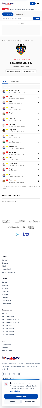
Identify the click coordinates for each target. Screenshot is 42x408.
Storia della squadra (13, 71)
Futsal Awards (6, 300)
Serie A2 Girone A (8, 325)
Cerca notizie (6, 303)
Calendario (14, 81)
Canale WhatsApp (8, 378)
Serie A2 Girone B (8, 328)
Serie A (4, 313)
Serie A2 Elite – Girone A (10, 319)
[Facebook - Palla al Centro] (4, 374)
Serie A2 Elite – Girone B (10, 322)
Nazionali (5, 260)
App (32, 3)
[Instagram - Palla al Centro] (9, 374)
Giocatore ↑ (7, 87)
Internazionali (6, 269)
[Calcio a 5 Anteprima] (6, 221)
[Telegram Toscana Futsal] (19, 374)
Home (4, 41)
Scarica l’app (6, 345)
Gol (38, 87)
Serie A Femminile (8, 316)
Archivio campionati (9, 272)
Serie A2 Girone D (8, 335)
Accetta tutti (21, 396)
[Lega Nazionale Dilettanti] (26, 234)
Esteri (4, 266)
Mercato (5, 288)
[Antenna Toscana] (28, 227)
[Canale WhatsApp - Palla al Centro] (14, 374)
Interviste (5, 297)
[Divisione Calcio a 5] (15, 234)
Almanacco (5, 348)
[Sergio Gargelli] (34, 221)
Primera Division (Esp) (15, 41)
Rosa (5, 81)
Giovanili (5, 294)
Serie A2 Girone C (8, 332)
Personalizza (30, 402)
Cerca (36, 18)
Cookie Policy (15, 391)
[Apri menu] (38, 3)
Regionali (5, 263)
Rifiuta (12, 402)
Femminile (5, 291)
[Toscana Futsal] (13, 227)
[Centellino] (19, 221)
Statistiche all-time (29, 71)
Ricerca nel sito (7, 351)
